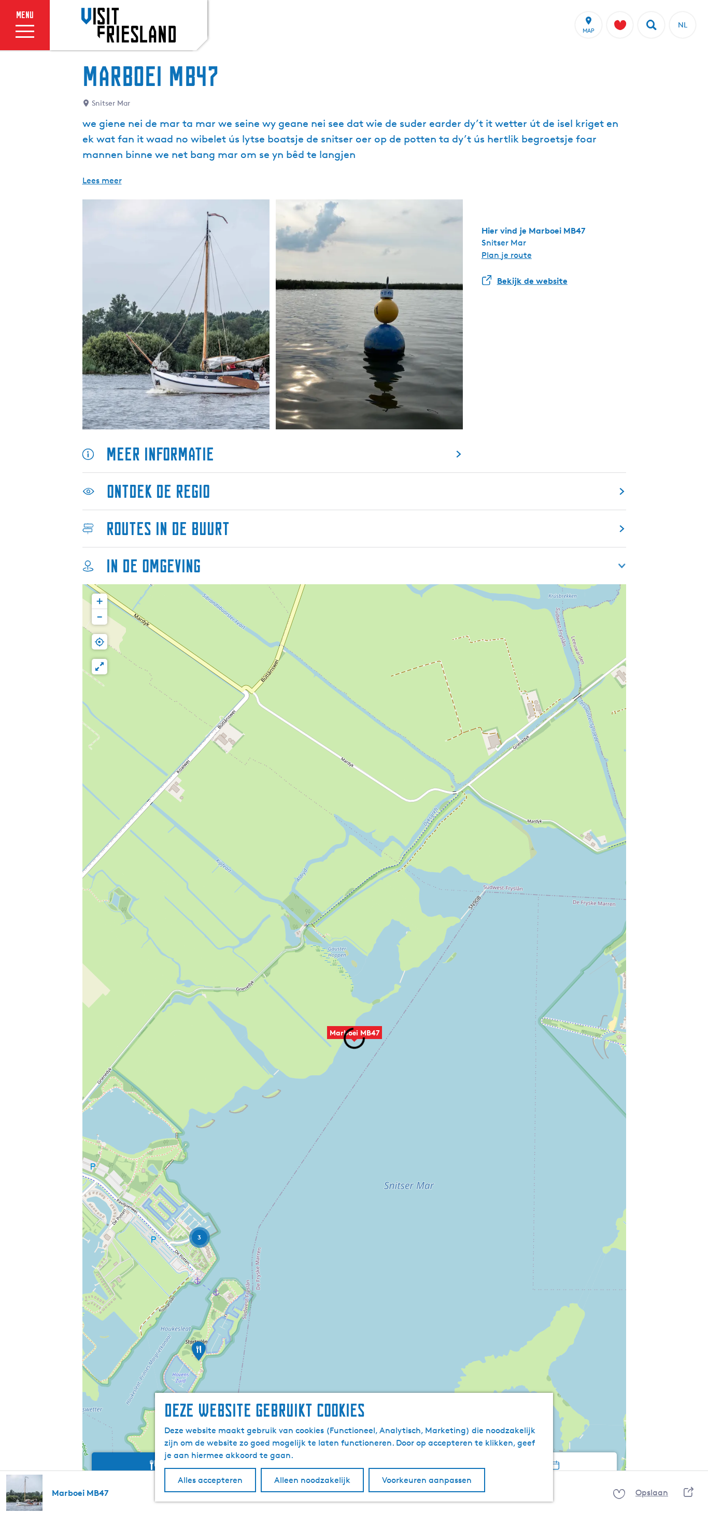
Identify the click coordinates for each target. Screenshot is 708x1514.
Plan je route (507, 255)
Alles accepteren (210, 1480)
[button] (198, 1354)
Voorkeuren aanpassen (427, 1480)
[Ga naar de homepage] (128, 25)
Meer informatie (160, 454)
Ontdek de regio (158, 491)
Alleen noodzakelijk (312, 1480)
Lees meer (102, 180)
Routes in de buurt (168, 528)
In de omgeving (153, 566)
